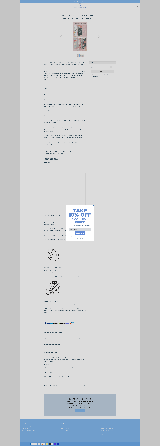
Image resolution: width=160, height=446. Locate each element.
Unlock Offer (80, 233)
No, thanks (80, 238)
